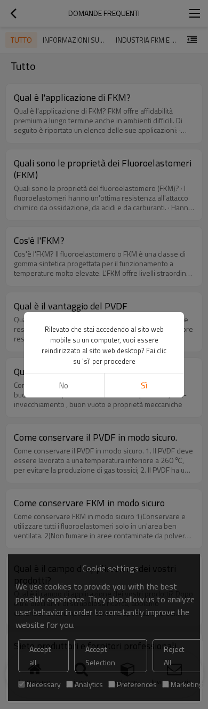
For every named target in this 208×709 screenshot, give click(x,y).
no (63, 385)
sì (144, 385)
